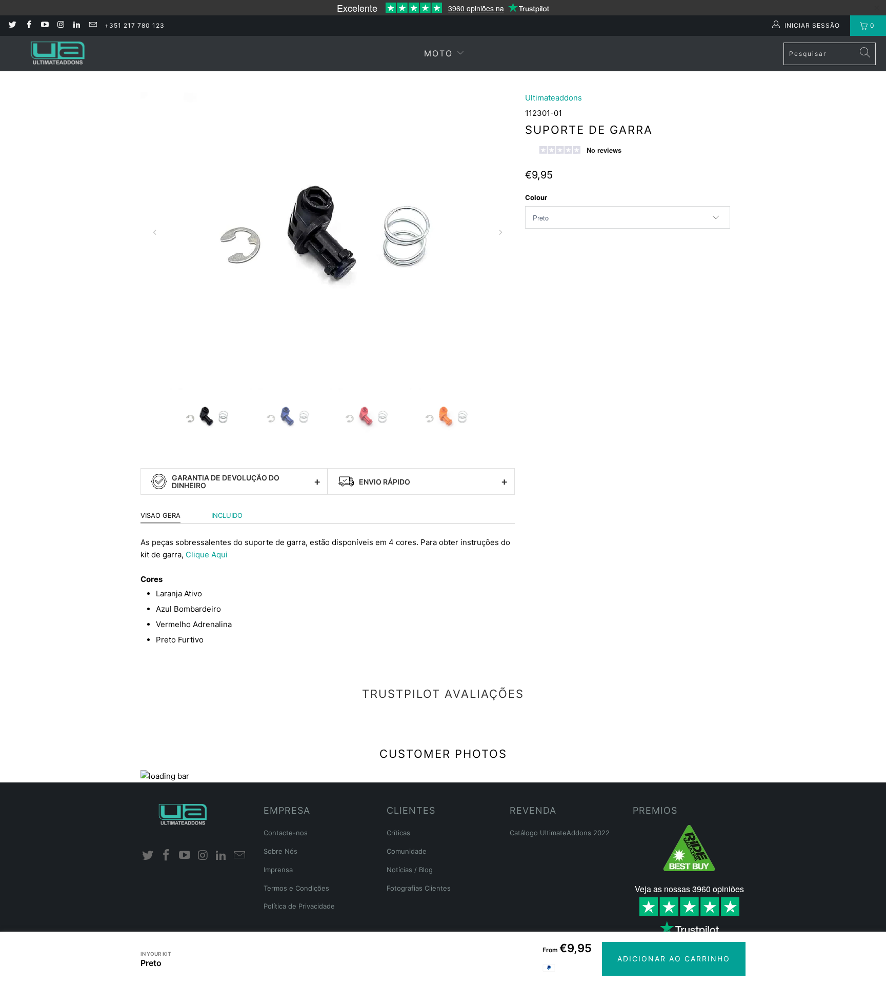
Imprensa (278, 870)
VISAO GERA (160, 515)
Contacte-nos (286, 833)
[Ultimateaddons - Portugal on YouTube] (44, 25)
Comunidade (407, 851)
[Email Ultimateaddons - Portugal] (92, 25)
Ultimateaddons (553, 98)
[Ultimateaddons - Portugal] (57, 53)
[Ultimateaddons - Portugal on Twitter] (12, 25)
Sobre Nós (280, 851)
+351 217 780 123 (135, 25)
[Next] (500, 232)
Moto (438, 53)
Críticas (398, 833)
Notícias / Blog (410, 870)
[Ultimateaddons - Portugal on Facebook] (28, 25)
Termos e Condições (296, 888)
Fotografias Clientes (419, 888)
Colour (536, 197)
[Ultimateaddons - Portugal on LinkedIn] (76, 25)
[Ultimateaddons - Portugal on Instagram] (60, 25)
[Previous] (155, 232)
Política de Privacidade (299, 906)
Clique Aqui (207, 554)
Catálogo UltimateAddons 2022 (560, 833)
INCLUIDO (227, 515)
